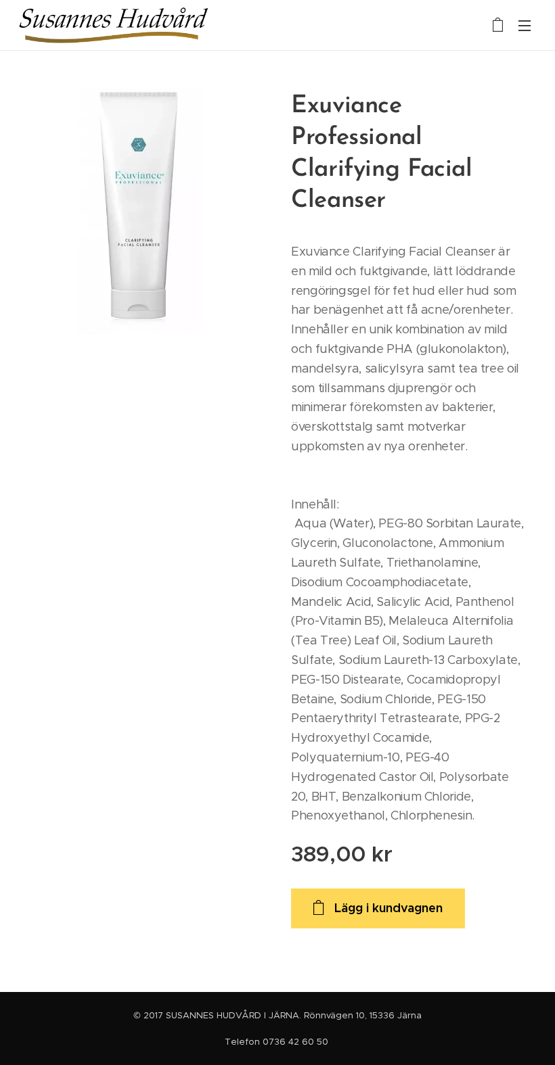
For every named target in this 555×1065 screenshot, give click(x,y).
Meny (524, 25)
